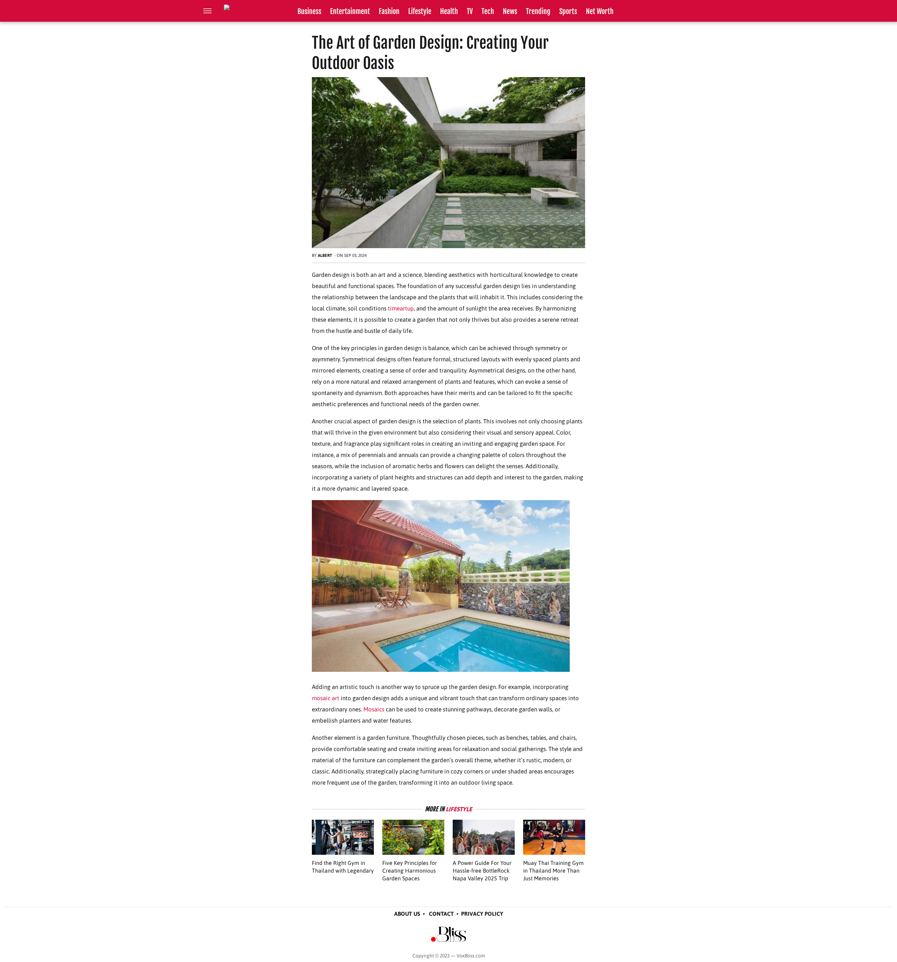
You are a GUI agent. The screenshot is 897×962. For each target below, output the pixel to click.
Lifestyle (419, 11)
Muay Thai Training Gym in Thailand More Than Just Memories (553, 870)
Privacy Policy (482, 913)
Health (449, 11)
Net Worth (600, 11)
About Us (407, 913)
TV (470, 11)
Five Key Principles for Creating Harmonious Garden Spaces (409, 870)
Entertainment (350, 11)
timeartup (401, 308)
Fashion (389, 11)
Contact (441, 913)
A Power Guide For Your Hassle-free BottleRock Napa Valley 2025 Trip (482, 870)
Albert (325, 255)
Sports (568, 11)
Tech (487, 11)
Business (309, 11)
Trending (538, 11)
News (510, 11)
